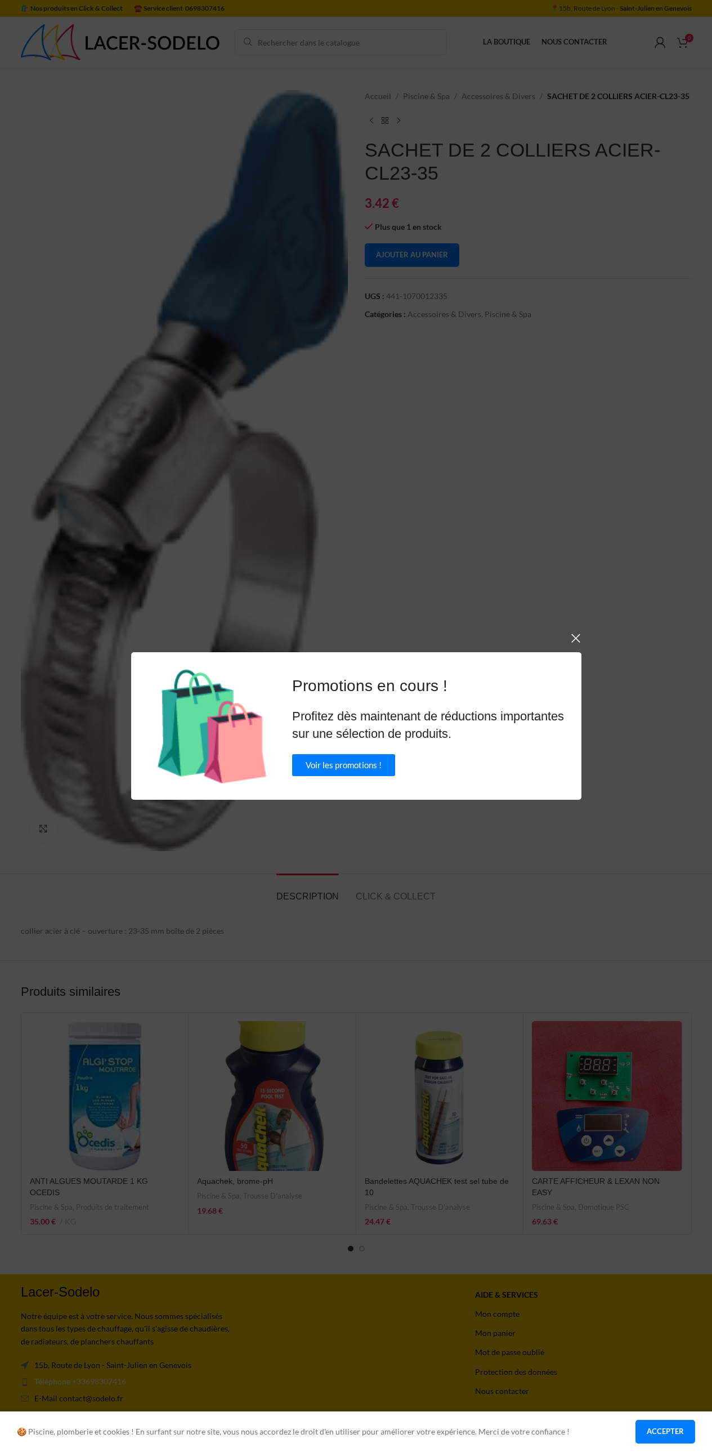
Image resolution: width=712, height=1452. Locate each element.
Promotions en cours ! (369, 685)
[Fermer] (576, 638)
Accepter (665, 1431)
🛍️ (212, 726)
